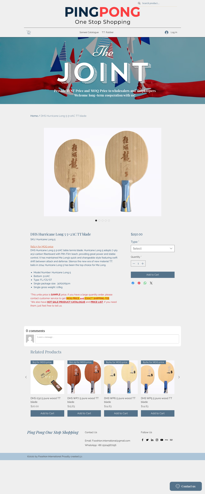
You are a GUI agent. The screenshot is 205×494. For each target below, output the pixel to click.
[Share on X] (151, 283)
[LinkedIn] (152, 440)
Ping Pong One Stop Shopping (52, 432)
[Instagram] (157, 440)
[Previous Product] (26, 377)
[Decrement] (133, 264)
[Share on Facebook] (133, 283)
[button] (29, 32)
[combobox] (153, 248)
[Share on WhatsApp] (145, 283)
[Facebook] (142, 440)
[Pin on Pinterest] (139, 283)
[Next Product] (179, 377)
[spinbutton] (138, 264)
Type (135, 241)
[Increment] (143, 264)
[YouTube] (161, 440)
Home (34, 115)
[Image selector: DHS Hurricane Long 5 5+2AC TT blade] (96, 220)
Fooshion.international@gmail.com (111, 440)
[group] (102, 388)
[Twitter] (147, 440)
